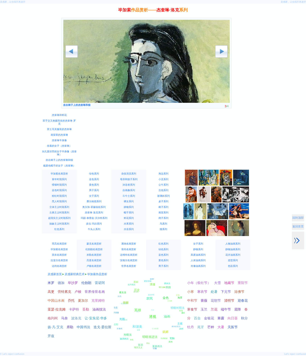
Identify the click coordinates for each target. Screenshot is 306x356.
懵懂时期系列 (59, 184)
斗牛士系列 (129, 195)
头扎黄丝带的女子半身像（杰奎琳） (59, 153)
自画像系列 (129, 190)
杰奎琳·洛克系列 (94, 212)
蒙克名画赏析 (94, 243)
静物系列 (129, 207)
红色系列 (59, 229)
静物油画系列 (232, 249)
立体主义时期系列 (59, 207)
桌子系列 (163, 201)
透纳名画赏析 (128, 243)
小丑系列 (163, 179)
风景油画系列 (198, 254)
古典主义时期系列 (59, 212)
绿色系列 (94, 173)
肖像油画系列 (198, 266)
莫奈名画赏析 (59, 254)
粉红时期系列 (59, 195)
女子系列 (94, 195)
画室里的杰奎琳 (59, 134)
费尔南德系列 (94, 201)
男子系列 (94, 190)
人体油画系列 (198, 260)
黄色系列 (94, 184)
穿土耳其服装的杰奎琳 (59, 129)
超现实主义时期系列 (59, 218)
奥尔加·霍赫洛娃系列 (94, 207)
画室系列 (163, 212)
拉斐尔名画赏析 (59, 260)
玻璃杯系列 (163, 195)
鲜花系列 (129, 218)
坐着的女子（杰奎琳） (59, 145)
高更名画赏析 (94, 260)
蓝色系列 (94, 179)
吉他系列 (163, 190)
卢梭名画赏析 (94, 266)
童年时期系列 (59, 179)
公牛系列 (163, 184)
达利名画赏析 (59, 266)
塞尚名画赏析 (128, 249)
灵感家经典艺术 (74, 274)
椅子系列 (163, 207)
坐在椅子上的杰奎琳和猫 (76, 105)
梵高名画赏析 (59, 243)
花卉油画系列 (232, 254)
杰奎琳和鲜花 (59, 115)
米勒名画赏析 (94, 254)
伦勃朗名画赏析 (94, 249)
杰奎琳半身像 (59, 140)
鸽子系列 (163, 218)
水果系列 (129, 223)
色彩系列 (233, 266)
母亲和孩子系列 (128, 179)
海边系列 (163, 173)
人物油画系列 (232, 243)
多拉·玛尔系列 (94, 223)
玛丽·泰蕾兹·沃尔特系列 (94, 218)
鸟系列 (163, 223)
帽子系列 (129, 212)
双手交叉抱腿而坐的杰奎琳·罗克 (59, 122)
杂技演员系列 (128, 173)
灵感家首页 (55, 274)
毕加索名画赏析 (59, 173)
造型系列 (233, 260)
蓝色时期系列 (59, 190)
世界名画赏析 (128, 266)
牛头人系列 (94, 229)
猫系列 (163, 229)
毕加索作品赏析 (97, 274)
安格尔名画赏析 (128, 260)
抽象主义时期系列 (59, 223)
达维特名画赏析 (128, 254)
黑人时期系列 (59, 201)
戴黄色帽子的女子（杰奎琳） (59, 165)
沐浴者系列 (129, 184)
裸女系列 (129, 201)
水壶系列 (129, 229)
